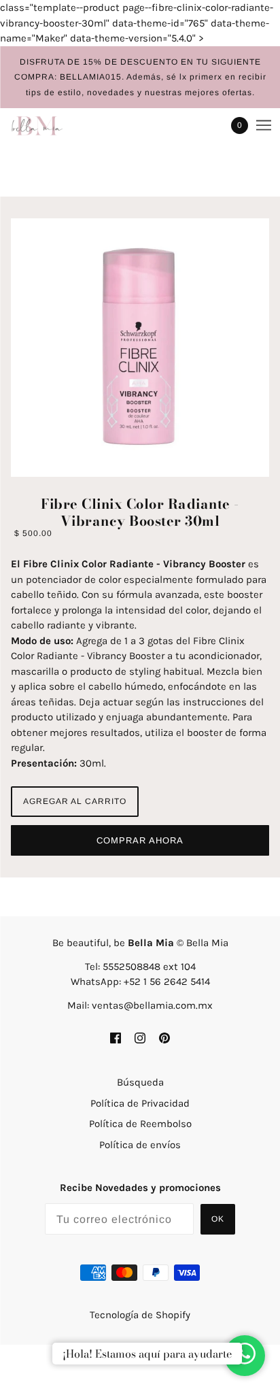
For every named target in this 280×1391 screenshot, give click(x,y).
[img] (115, 1037)
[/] (50, 125)
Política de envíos (140, 1145)
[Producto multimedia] (140, 347)
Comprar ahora (140, 840)
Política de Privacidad (140, 1103)
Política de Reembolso (140, 1124)
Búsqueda (140, 1082)
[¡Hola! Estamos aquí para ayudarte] (245, 1356)
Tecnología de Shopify (140, 1315)
